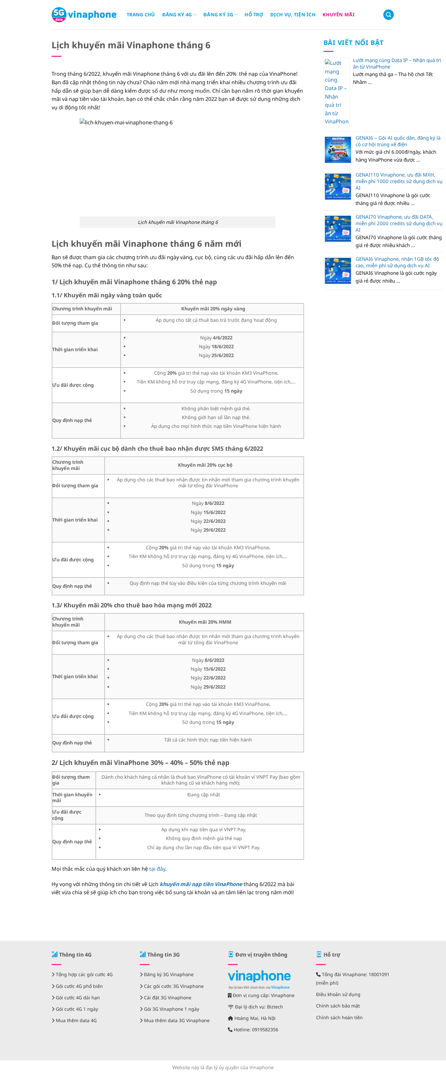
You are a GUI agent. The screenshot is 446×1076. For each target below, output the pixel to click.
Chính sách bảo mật (338, 1006)
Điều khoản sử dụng (338, 994)
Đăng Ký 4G (177, 14)
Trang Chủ (141, 14)
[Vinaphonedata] (84, 14)
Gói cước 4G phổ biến (79, 986)
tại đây (157, 868)
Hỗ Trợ (254, 14)
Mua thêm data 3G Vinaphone (176, 1020)
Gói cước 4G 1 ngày (76, 1009)
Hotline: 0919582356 (255, 1029)
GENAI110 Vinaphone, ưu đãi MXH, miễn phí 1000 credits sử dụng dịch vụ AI (399, 181)
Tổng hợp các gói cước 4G (84, 974)
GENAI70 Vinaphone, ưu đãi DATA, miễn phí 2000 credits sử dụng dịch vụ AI (399, 223)
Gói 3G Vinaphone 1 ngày (171, 1009)
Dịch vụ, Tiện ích (292, 14)
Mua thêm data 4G (76, 1020)
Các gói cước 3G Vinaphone (173, 986)
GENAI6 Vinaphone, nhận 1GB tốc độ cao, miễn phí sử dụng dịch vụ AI (397, 262)
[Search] (388, 14)
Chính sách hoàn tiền (339, 1017)
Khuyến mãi (339, 14)
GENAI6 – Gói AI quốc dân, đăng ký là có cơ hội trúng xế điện (398, 141)
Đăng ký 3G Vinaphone (168, 974)
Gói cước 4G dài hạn (77, 997)
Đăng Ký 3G (218, 14)
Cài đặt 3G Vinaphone (167, 997)
